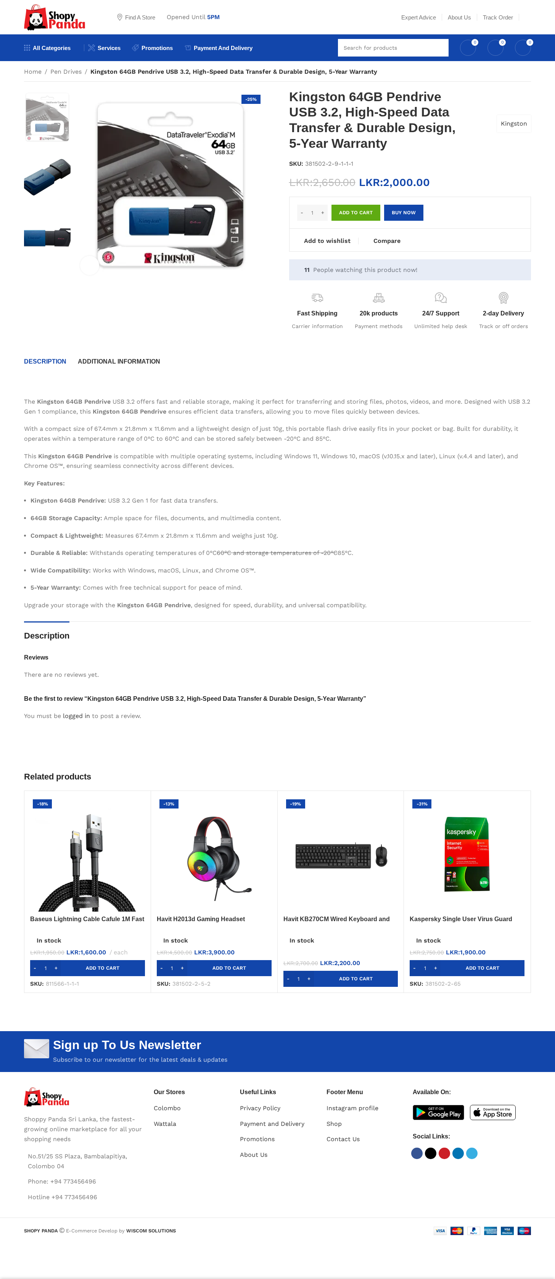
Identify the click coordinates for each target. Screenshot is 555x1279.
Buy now (404, 212)
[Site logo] (61, 16)
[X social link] (430, 1153)
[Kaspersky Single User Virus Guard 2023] (467, 854)
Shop (334, 1123)
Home (33, 71)
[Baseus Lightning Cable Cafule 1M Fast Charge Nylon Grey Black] (87, 854)
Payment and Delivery (272, 1123)
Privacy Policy (260, 1108)
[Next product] (526, 72)
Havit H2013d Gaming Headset (201, 919)
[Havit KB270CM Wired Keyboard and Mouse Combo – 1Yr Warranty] (340, 854)
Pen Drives (66, 71)
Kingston (514, 123)
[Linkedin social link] (458, 1153)
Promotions (257, 1139)
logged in (76, 716)
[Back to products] (517, 72)
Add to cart (356, 212)
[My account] (528, 17)
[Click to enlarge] (89, 265)
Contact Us (343, 1139)
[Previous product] (508, 72)
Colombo (167, 1108)
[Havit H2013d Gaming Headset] (214, 854)
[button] (87, 968)
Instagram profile (352, 1108)
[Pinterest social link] (444, 1153)
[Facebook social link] (417, 1153)
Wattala (165, 1123)
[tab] (45, 362)
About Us (253, 1154)
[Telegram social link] (472, 1153)
